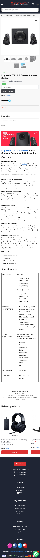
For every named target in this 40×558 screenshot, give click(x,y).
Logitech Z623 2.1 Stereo (14, 150)
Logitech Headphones (20, 395)
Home (2, 15)
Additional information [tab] (8, 121)
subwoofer (9, 397)
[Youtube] (25, 545)
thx (28, 397)
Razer (7, 448)
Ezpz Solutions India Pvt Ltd (18, 551)
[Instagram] (9, 545)
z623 (19, 397)
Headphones (9, 15)
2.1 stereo (22, 399)
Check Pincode (8, 91)
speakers (23, 397)
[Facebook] (15, 545)
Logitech (8, 95)
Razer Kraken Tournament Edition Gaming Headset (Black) (14, 441)
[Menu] (4, 4)
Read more (15, 452)
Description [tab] (5, 116)
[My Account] (33, 4)
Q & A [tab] (3, 125)
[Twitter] (20, 545)
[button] (36, 20)
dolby (30, 397)
